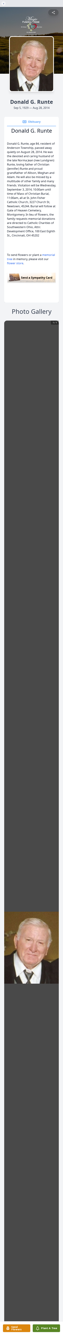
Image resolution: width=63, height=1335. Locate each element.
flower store (15, 263)
